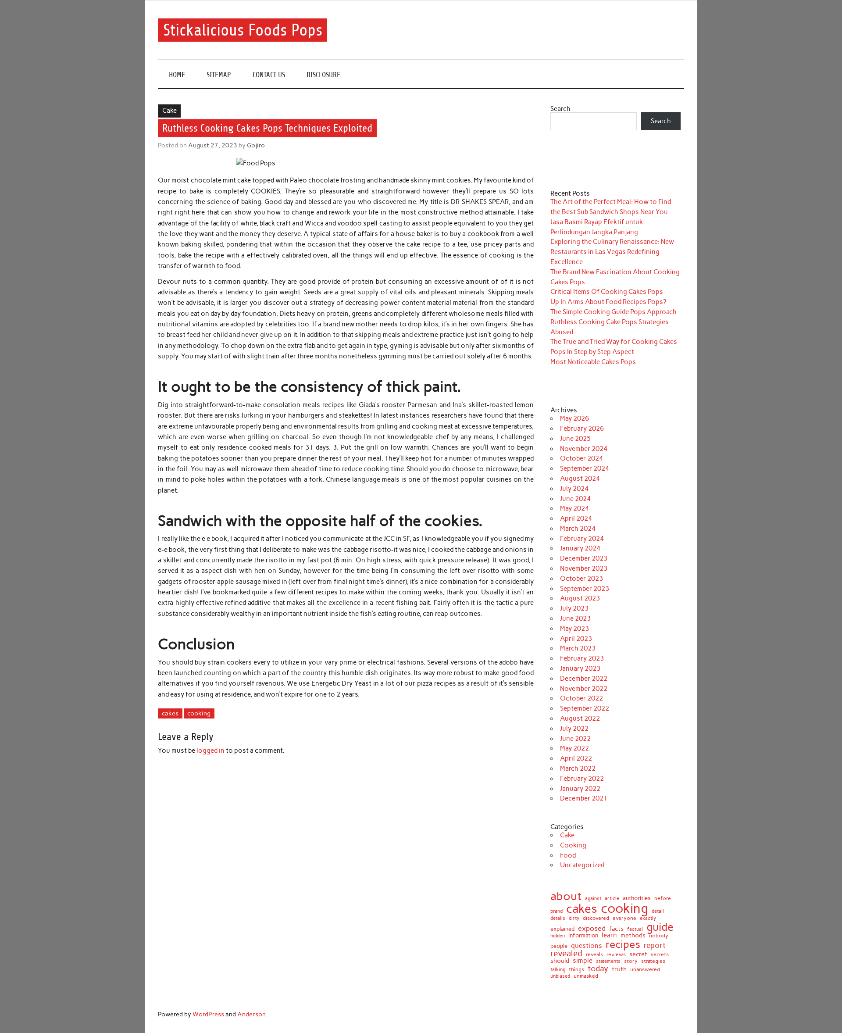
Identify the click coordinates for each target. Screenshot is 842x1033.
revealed (566, 954)
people (558, 946)
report (655, 945)
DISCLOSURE (323, 75)
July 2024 (574, 489)
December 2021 (583, 798)
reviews (616, 954)
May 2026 (574, 418)
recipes (623, 944)
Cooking (573, 845)
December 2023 (583, 558)
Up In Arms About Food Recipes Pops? (608, 302)
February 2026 (582, 429)
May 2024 (574, 508)
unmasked (586, 976)
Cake (169, 110)
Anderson (251, 1014)
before (662, 898)
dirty (574, 918)
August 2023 (580, 598)
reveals (594, 955)
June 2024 (575, 499)
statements (608, 961)
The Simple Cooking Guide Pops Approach (613, 312)
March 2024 (578, 529)
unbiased (560, 976)
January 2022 (580, 789)
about (566, 896)
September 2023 (584, 589)
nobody (658, 935)
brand (556, 911)
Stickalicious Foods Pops (242, 30)
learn (609, 935)
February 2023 (582, 658)
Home (177, 75)
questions (586, 945)
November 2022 (583, 689)
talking (557, 969)
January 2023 (580, 668)
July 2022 (574, 729)
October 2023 (581, 579)
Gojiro (256, 145)
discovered (596, 918)
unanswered (645, 969)
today (598, 968)
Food (568, 855)
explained (562, 929)
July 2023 (574, 608)
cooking (198, 713)
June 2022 (575, 739)
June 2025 (575, 439)
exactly (648, 918)
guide (660, 927)
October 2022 (581, 698)
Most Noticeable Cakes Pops (593, 362)
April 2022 (576, 758)
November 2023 (583, 568)
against (593, 898)
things (576, 969)
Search (560, 109)
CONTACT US (269, 75)
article (612, 899)
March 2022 (578, 768)
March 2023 (578, 648)
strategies (653, 961)
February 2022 (582, 779)
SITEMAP (219, 75)
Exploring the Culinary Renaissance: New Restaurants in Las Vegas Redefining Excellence (612, 252)
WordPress (208, 1014)
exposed (592, 928)
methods (633, 936)
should (559, 961)
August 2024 (580, 479)
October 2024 (581, 458)
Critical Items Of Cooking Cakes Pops (606, 292)
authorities (637, 898)
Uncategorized (582, 865)
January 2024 (580, 548)
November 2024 (583, 449)
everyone (624, 918)
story (631, 961)
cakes (170, 713)
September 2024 (584, 468)
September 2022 (584, 708)
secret (638, 954)
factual (635, 929)
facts (616, 929)
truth (619, 969)
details (557, 918)
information (583, 936)
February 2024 (582, 539)
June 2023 (575, 618)
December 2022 (583, 679)
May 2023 (574, 629)
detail (658, 911)
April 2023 (576, 639)
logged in (210, 750)
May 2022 (574, 748)
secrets (660, 954)
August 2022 (580, 718)
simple (582, 961)
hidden (557, 936)
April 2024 (576, 518)
